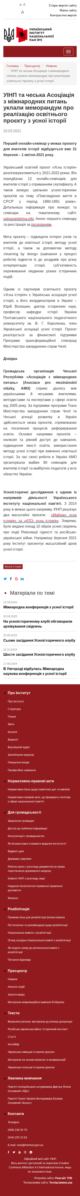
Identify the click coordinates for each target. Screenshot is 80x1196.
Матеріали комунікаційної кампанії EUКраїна (36, 1002)
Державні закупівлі (19, 858)
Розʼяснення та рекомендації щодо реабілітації (38, 925)
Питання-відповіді (19, 959)
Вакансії (13, 739)
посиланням (41, 224)
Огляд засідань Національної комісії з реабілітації (39, 940)
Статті (12, 1036)
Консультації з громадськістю (26, 836)
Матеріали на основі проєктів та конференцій (37, 1059)
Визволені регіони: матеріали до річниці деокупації (40, 1021)
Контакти (16, 1114)
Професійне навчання (22, 770)
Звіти (11, 724)
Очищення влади (18, 762)
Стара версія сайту (63, 5)
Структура (14, 709)
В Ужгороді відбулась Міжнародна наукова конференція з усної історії (35, 669)
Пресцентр (32, 66)
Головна (13, 66)
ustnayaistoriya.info (18, 219)
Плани (12, 716)
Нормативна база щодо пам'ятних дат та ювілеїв (39, 789)
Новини (51, 66)
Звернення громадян (21, 820)
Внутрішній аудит (19, 747)
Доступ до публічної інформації (27, 828)
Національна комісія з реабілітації (29, 932)
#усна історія (13, 566)
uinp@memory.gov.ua (30, 1145)
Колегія (12, 732)
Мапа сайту (68, 10)
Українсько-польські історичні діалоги (31, 1067)
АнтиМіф (13, 1044)
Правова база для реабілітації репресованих (36, 917)
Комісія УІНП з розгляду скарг (26, 878)
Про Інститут (16, 701)
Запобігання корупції (21, 754)
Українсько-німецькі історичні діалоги (31, 1052)
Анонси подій (16, 986)
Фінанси (13, 898)
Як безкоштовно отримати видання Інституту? (37, 843)
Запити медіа (16, 994)
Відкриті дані (16, 851)
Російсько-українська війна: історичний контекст (38, 1029)
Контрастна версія (63, 15)
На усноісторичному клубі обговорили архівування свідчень (37, 621)
